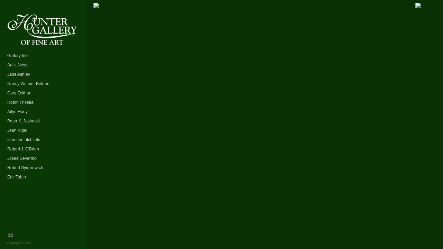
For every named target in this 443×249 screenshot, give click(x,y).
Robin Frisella (20, 102)
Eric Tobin (16, 177)
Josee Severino (22, 158)
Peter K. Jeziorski (23, 121)
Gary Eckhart (19, 93)
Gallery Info (18, 55)
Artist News (17, 65)
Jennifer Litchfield (23, 139)
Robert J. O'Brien (23, 149)
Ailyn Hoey (17, 111)
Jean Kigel (17, 130)
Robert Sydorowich (25, 167)
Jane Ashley (18, 74)
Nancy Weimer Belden (28, 83)
